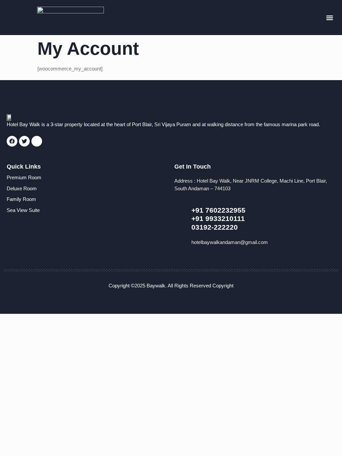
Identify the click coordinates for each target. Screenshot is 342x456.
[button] (329, 17)
